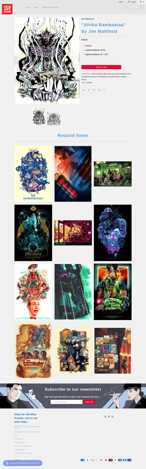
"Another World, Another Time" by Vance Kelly (113, 233)
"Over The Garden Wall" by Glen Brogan (73, 351)
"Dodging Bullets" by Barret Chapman (73, 292)
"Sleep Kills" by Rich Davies (73, 174)
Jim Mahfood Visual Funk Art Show (111, 77)
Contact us (18, 439)
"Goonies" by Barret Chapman (33, 351)
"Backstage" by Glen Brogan (113, 351)
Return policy (19, 450)
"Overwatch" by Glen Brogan (33, 174)
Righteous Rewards (50, 7)
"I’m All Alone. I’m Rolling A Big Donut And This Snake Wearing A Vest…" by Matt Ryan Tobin (33, 292)
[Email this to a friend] (104, 90)
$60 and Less (109, 74)
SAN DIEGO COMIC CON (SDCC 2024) (27, 427)
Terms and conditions (22, 446)
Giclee (89, 83)
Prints (84, 80)
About (36, 7)
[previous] (17, 60)
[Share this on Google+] (99, 90)
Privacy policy (20, 442)
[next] (76, 60)
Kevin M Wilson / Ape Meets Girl (27, 432)
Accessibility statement (23, 453)
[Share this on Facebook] (89, 90)
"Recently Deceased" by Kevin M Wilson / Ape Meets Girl (113, 174)
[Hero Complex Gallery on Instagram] (112, 417)
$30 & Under (97, 74)
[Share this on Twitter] (83, 90)
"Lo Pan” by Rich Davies (113, 292)
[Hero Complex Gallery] (12, 9)
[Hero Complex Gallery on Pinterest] (108, 417)
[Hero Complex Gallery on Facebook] (105, 417)
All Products (121, 74)
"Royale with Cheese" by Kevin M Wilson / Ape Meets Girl (73, 233)
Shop (28, 7)
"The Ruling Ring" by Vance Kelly (33, 233)
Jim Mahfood (87, 19)
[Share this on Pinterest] (94, 90)
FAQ (16, 435)
